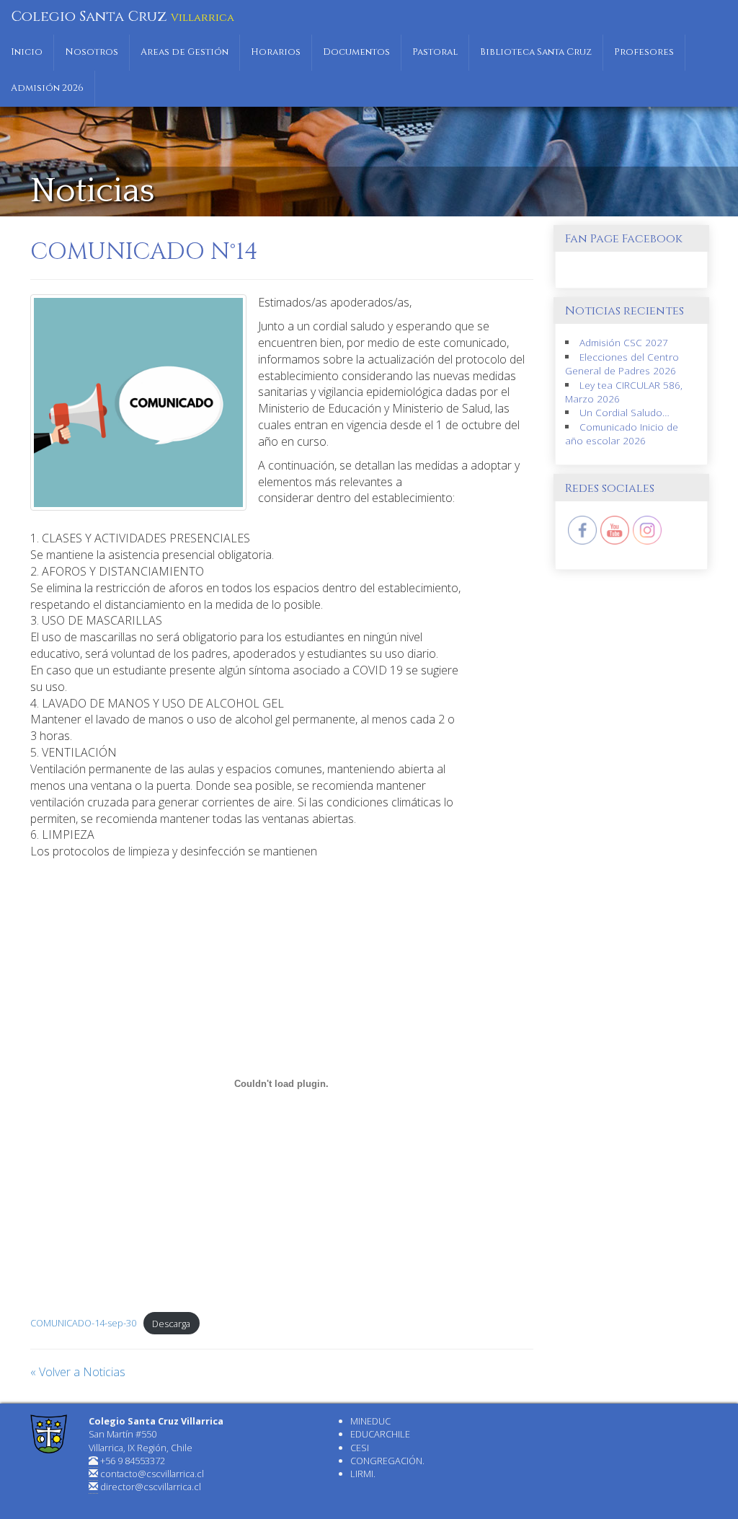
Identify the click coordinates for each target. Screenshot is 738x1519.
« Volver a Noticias (77, 1372)
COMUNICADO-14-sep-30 (83, 1323)
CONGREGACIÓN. (387, 1460)
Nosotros (91, 52)
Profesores (644, 52)
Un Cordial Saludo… (624, 412)
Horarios (276, 52)
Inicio (27, 52)
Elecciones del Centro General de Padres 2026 (622, 363)
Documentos (356, 52)
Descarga (171, 1323)
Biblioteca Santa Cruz (536, 52)
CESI (359, 1447)
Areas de (184, 52)
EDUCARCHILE (380, 1433)
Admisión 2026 (47, 88)
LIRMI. (362, 1473)
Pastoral (435, 52)
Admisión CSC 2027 (623, 342)
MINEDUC (370, 1420)
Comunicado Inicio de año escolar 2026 (621, 433)
